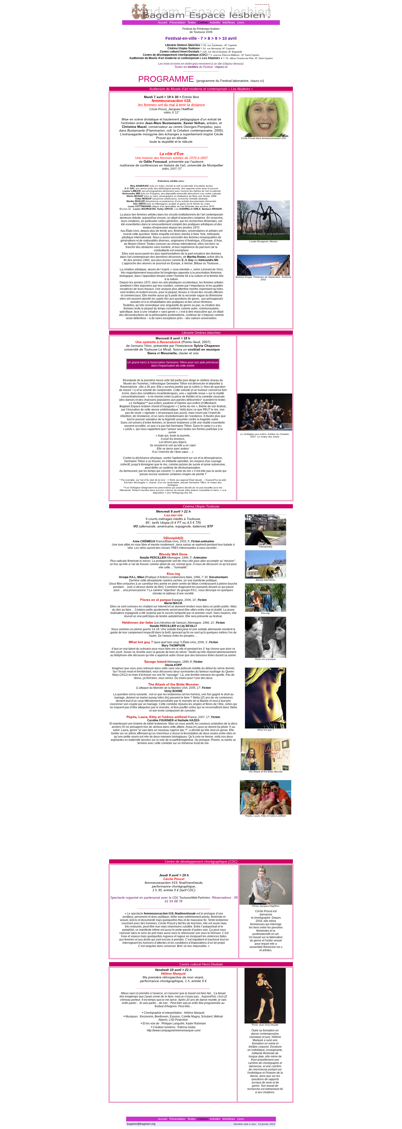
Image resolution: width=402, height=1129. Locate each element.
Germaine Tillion (141, 346)
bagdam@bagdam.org (141, 1124)
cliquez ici (221, 67)
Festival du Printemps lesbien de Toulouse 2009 (201, 30)
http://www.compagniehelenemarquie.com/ (174, 1030)
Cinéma (203, 22)
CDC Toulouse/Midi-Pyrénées (191, 897)
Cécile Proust (157, 109)
